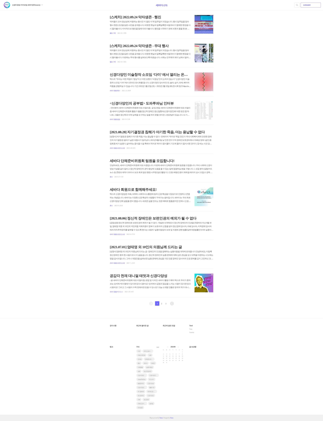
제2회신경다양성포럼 (152, 391)
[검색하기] (297, 5)
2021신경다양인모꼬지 (148, 351)
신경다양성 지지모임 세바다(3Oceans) (26, 5)
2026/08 (172, 347)
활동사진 (151, 387)
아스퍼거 (151, 379)
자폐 (139, 399)
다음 (171, 303)
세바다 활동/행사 (115, 91)
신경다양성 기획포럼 (142, 375)
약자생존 (140, 407)
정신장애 (146, 399)
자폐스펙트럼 (141, 355)
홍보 (111, 177)
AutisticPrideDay (141, 379)
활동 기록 (113, 33)
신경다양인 (150, 395)
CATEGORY (307, 5)
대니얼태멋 (141, 391)
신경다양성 (150, 383)
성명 (139, 371)
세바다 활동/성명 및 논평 (117, 148)
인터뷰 (139, 359)
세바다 (145, 363)
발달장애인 (141, 383)
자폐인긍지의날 (142, 403)
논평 (150, 355)
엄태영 (151, 403)
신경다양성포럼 (142, 387)
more (157, 347)
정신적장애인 (147, 371)
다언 (139, 351)
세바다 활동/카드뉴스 (116, 292)
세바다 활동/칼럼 (115, 119)
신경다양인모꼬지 (154, 375)
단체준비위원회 (149, 359)
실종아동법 (149, 367)
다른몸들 (140, 367)
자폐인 (153, 363)
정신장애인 (141, 395)
